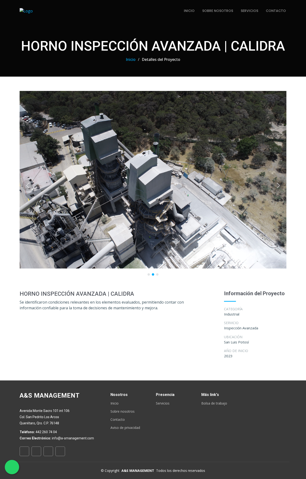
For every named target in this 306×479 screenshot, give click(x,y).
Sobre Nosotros (217, 10)
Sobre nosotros (122, 411)
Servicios (249, 10)
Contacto (276, 10)
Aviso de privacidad (125, 427)
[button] (27, 185)
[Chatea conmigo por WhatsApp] (12, 467)
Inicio (189, 10)
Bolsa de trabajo (214, 403)
